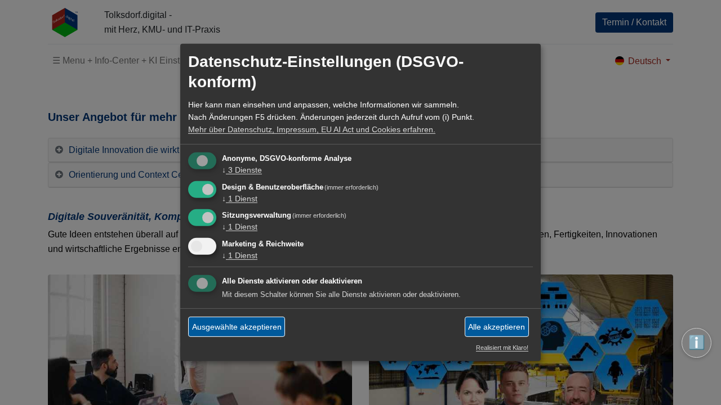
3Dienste (242, 169)
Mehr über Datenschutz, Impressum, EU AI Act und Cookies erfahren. (311, 129)
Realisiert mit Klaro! (502, 347)
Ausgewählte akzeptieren (237, 326)
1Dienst (239, 198)
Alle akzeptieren (496, 326)
